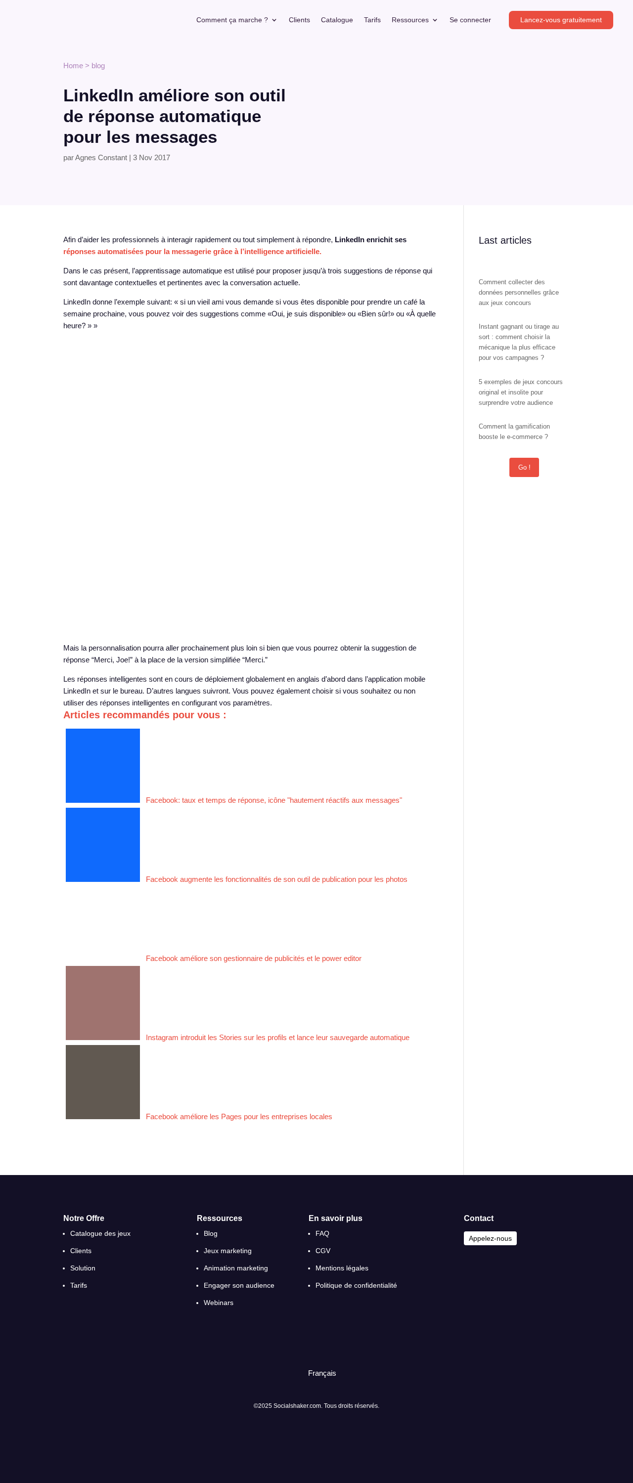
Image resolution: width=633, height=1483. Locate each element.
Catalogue (337, 20)
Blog (211, 1233)
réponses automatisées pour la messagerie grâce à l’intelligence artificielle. (192, 251)
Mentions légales (342, 1268)
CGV (323, 1251)
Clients (299, 20)
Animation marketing (236, 1268)
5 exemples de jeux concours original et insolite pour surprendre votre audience (521, 392)
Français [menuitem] (322, 1373)
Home (73, 65)
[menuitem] (317, 1373)
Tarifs (372, 20)
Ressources (410, 20)
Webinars (218, 1303)
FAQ (322, 1233)
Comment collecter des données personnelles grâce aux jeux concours (519, 292)
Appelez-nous (490, 1238)
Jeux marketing (228, 1251)
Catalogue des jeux (100, 1233)
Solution (82, 1268)
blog (98, 65)
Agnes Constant (101, 157)
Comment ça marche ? (232, 20)
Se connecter (470, 20)
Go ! (524, 467)
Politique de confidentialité (356, 1285)
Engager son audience (239, 1285)
